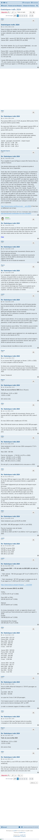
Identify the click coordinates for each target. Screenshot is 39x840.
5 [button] (26, 16)
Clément (7, 217)
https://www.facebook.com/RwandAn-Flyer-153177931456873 (16, 213)
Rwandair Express (5, 150)
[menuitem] (5, 2)
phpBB (14, 830)
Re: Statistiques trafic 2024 (10, 116)
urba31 (2, 294)
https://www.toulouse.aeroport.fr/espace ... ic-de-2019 (16, 584)
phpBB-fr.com (22, 832)
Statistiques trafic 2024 (10, 9)
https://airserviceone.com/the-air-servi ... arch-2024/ (16, 206)
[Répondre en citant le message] (33, 20)
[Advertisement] (19, 89)
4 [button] (24, 16)
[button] (14, 16)
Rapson (3, 265)
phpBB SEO (23, 835)
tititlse (2, 19)
